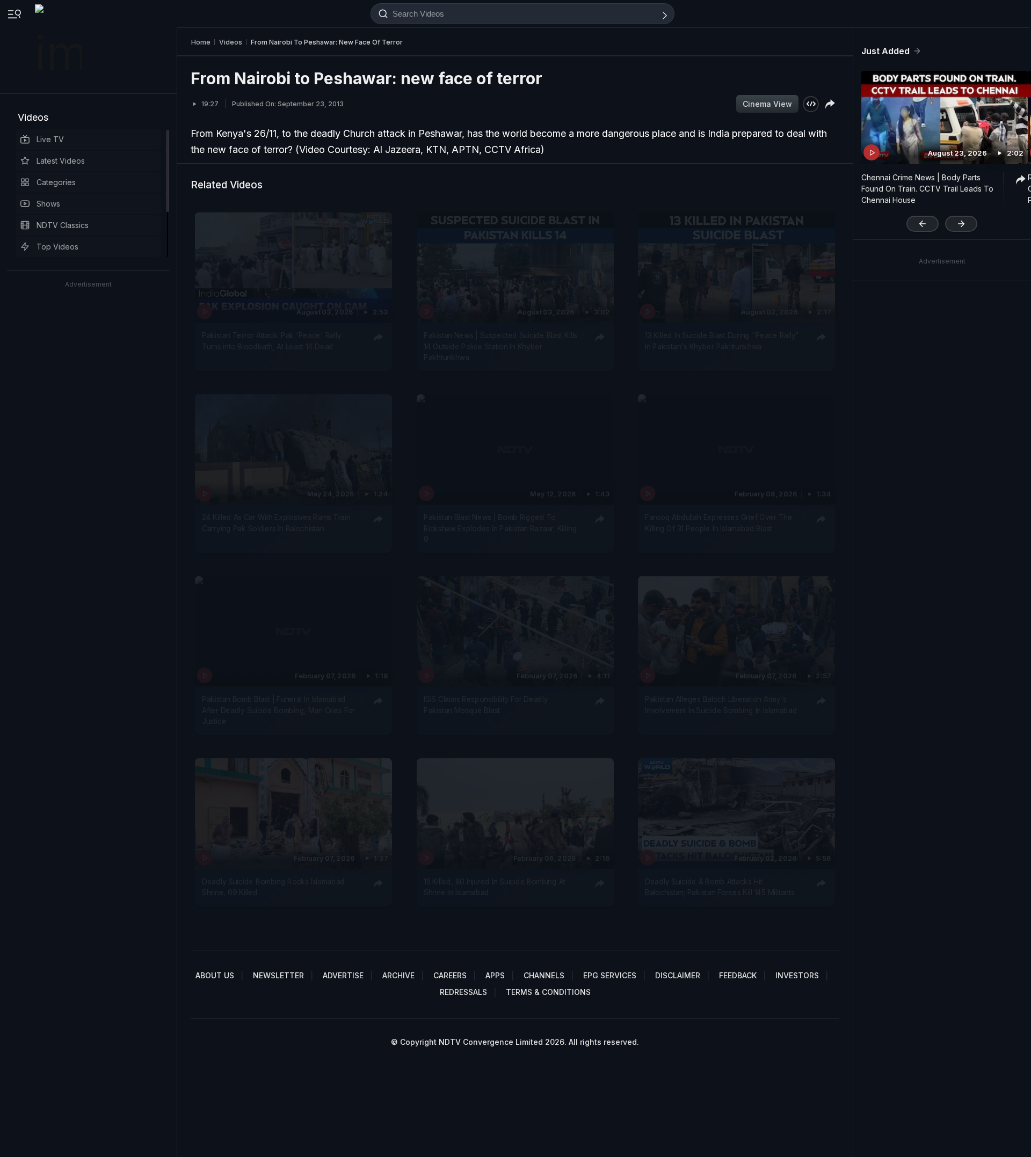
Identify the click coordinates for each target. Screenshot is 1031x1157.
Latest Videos (61, 160)
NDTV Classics (63, 225)
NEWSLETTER (278, 975)
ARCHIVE (398, 975)
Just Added (885, 51)
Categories (56, 182)
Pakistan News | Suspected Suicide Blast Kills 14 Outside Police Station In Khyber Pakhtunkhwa (500, 346)
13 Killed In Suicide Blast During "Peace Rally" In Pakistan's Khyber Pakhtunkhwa (722, 340)
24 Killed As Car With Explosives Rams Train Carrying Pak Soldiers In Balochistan (276, 522)
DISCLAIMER (677, 975)
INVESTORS (797, 975)
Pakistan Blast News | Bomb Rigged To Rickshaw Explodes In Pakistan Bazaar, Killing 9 (500, 528)
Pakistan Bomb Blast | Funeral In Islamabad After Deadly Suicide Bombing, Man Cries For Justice (278, 710)
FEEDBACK (738, 975)
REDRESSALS (463, 992)
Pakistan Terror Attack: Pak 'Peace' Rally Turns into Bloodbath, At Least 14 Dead (271, 340)
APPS (495, 975)
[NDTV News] (59, 46)
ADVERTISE (343, 975)
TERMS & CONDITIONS (548, 992)
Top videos (57, 246)
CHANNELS (544, 975)
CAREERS (450, 975)
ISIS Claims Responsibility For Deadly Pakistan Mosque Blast (486, 705)
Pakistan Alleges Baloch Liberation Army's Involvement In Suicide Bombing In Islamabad (721, 705)
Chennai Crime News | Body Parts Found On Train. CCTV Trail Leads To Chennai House (927, 188)
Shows (48, 203)
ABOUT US (214, 975)
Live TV (50, 139)
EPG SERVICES (609, 975)
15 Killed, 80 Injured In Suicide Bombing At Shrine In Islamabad (494, 886)
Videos (33, 117)
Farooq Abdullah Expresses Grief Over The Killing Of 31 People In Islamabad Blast (719, 522)
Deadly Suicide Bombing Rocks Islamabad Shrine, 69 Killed (273, 886)
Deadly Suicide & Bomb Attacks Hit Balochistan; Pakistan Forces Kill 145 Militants (719, 886)
